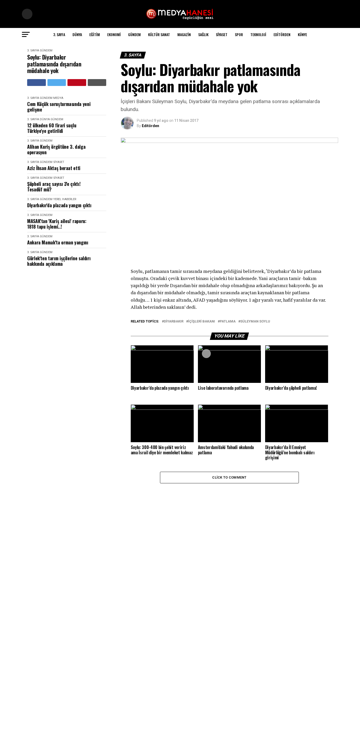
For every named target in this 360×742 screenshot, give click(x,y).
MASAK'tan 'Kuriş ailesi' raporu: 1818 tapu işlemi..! (56, 223)
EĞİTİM (94, 34)
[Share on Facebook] (36, 82)
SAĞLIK (203, 34)
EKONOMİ (114, 34)
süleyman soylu (255, 321)
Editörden (282, 34)
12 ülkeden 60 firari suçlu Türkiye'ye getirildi (51, 128)
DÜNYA (77, 34)
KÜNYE (302, 34)
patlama (228, 321)
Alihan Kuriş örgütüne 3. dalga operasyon (56, 149)
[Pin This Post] (76, 82)
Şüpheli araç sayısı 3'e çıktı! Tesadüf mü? (53, 186)
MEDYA (58, 98)
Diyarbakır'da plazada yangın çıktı (59, 205)
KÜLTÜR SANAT (159, 34)
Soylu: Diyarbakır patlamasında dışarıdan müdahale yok (54, 64)
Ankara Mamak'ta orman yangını (57, 242)
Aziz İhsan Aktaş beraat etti (53, 168)
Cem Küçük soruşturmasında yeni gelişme (58, 106)
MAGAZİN (184, 34)
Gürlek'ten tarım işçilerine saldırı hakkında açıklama (58, 261)
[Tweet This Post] (56, 82)
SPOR (239, 34)
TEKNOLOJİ (258, 34)
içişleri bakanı (201, 321)
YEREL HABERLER (64, 199)
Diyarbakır (173, 321)
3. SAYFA (59, 34)
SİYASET (221, 34)
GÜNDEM (134, 34)
